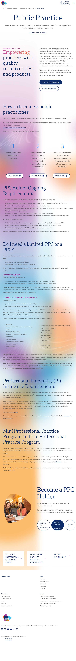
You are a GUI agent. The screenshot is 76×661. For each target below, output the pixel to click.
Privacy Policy (8, 638)
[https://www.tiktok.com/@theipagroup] (14, 629)
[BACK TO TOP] (3, 657)
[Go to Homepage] (4, 3)
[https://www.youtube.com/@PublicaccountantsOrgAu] (11, 629)
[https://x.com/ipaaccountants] (17, 629)
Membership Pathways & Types (26, 8)
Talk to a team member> (38, 33)
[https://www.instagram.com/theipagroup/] (5, 629)
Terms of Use (8, 640)
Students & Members (12, 8)
